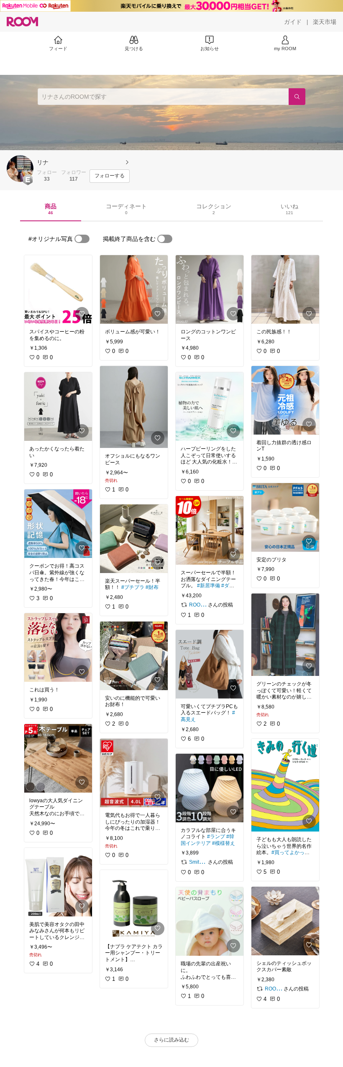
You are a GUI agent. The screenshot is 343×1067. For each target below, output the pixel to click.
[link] (58, 289)
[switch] (82, 239)
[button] (20, 168)
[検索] (297, 96)
